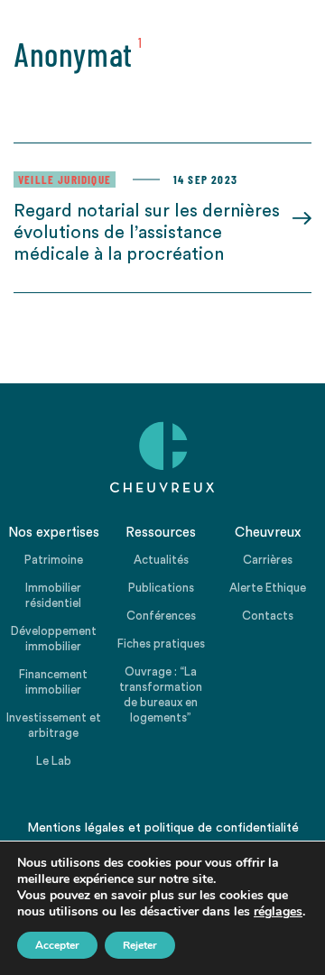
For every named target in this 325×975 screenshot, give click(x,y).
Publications (161, 587)
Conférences (161, 615)
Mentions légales (76, 828)
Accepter (57, 945)
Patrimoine (53, 560)
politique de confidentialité (221, 828)
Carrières (267, 560)
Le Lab (53, 761)
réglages (278, 912)
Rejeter (140, 945)
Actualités (161, 560)
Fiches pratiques (161, 643)
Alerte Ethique (267, 587)
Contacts (267, 615)
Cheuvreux (162, 457)
